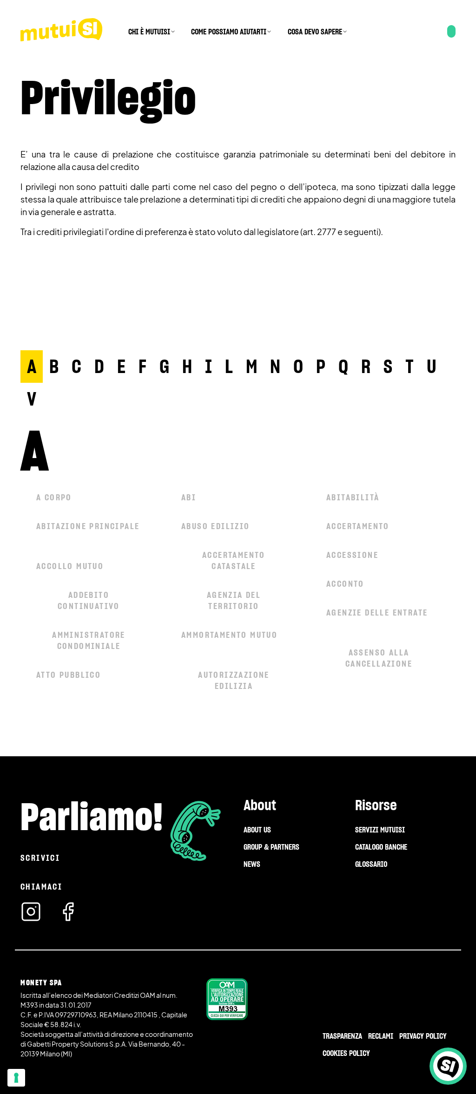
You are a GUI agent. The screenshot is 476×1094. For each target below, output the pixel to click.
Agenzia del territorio (234, 600)
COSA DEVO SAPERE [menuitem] (315, 31)
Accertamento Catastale (233, 560)
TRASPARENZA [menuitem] (342, 1036)
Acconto (345, 583)
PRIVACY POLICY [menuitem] (423, 1036)
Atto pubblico (68, 674)
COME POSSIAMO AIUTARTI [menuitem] (228, 31)
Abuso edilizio (215, 526)
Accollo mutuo (70, 566)
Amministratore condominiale (89, 640)
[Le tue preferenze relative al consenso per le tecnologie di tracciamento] (16, 1078)
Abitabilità (352, 497)
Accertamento (358, 526)
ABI (188, 497)
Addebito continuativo (89, 600)
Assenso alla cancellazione (378, 658)
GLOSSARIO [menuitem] (371, 864)
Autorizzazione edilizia (234, 680)
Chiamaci (41, 886)
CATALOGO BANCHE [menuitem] (381, 847)
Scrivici (40, 857)
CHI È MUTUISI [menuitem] (149, 31)
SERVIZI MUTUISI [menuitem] (380, 829)
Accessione (352, 555)
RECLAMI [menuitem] (380, 1036)
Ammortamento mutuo (229, 634)
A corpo (54, 497)
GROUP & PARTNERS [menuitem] (271, 847)
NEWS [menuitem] (252, 864)
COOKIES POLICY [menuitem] (346, 1053)
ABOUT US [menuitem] (257, 829)
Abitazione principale (87, 526)
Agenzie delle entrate (377, 612)
